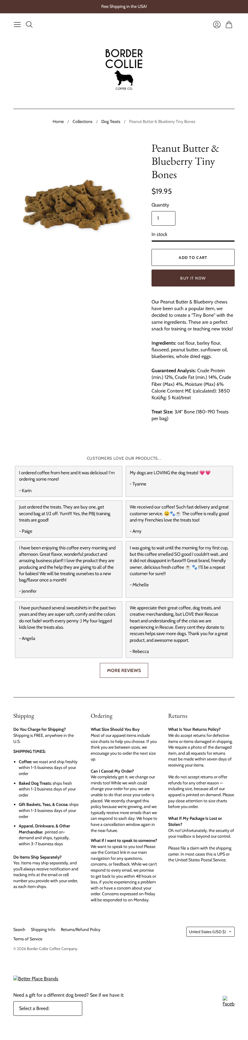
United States (207, 931)
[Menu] (17, 24)
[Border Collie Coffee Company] (124, 69)
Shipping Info (43, 929)
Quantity (160, 205)
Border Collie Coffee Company (52, 948)
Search (19, 929)
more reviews (124, 670)
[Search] (29, 24)
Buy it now (193, 278)
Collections (83, 121)
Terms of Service (27, 939)
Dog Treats (110, 121)
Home (58, 121)
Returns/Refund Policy (80, 929)
